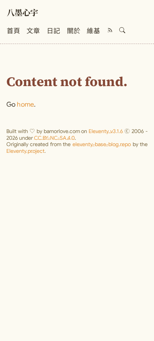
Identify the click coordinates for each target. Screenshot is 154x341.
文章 (33, 31)
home (25, 104)
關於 (73, 31)
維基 (93, 31)
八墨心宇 (22, 13)
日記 (53, 31)
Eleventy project (25, 151)
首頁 (13, 31)
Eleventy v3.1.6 (106, 131)
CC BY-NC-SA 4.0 (54, 138)
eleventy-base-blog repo (102, 144)
